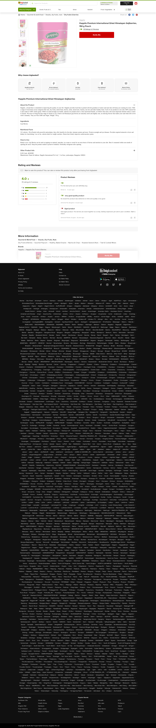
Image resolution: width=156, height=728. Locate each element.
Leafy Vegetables (63, 709)
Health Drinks (42, 703)
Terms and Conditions (25, 288)
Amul (79, 700)
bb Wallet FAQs (64, 279)
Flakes (60, 703)
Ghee (60, 700)
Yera (99, 706)
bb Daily (20, 291)
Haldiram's (81, 711)
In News (20, 276)
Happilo (82, 20)
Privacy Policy (22, 282)
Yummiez (81, 706)
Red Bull (81, 703)
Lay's (119, 711)
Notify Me (96, 35)
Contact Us (62, 276)
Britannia (81, 709)
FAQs (60, 272)
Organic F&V (22, 706)
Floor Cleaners (23, 709)
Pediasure (121, 703)
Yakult (120, 706)
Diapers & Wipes (43, 711)
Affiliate (20, 285)
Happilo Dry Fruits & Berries (36, 250)
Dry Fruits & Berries (26, 243)
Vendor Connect (64, 285)
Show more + (78, 717)
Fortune (120, 709)
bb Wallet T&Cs (64, 282)
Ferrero (100, 711)
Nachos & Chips (74, 243)
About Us (21, 272)
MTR (119, 700)
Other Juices (42, 709)
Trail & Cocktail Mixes (108, 243)
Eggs (59, 706)
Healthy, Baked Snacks (58, 243)
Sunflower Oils (23, 700)
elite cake (101, 703)
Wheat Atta (41, 700)
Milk (19, 703)
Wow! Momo (102, 709)
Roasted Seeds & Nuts (90, 243)
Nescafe (100, 700)
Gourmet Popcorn (41, 243)
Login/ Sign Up (126, 3)
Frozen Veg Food (24, 711)
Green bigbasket (23, 279)
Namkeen (41, 706)
